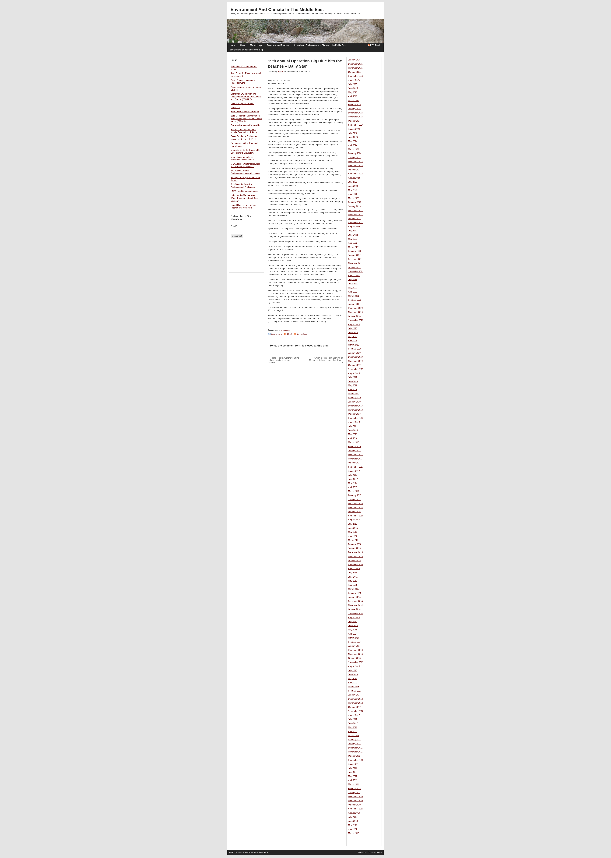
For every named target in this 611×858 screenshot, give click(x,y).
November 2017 (355, 459)
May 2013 (352, 679)
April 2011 (352, 780)
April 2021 (352, 292)
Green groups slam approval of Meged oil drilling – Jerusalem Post (326, 359)
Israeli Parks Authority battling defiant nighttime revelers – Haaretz (283, 360)
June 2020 (353, 333)
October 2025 (354, 72)
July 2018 (352, 426)
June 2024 (353, 137)
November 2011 (355, 752)
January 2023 (354, 206)
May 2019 (352, 385)
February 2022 (354, 251)
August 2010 (354, 813)
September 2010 (355, 809)
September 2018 (355, 418)
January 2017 (354, 499)
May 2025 (352, 92)
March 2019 (353, 394)
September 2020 (355, 320)
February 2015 (354, 593)
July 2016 (352, 524)
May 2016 (352, 532)
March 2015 (353, 589)
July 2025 (352, 84)
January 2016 (354, 548)
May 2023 (352, 190)
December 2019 (355, 357)
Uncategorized (286, 330)
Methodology (256, 45)
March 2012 (353, 735)
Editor (280, 72)
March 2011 (353, 784)
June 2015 (353, 577)
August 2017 (354, 471)
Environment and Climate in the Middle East (277, 9)
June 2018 (353, 430)
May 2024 (352, 141)
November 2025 (355, 68)
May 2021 (352, 288)
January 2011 (354, 792)
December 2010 (355, 797)
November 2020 (355, 312)
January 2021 (354, 304)
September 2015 (355, 565)
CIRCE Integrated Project (242, 103)
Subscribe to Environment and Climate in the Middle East (319, 45)
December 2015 (355, 552)
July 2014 (352, 622)
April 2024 (352, 145)
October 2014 (354, 609)
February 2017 (354, 495)
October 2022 (354, 219)
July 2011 (352, 768)
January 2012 (354, 744)
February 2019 (354, 398)
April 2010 (352, 829)
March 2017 (353, 491)
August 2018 (354, 422)
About (242, 45)
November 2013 (355, 654)
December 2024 (355, 113)
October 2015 (354, 560)
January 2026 (354, 60)
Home (232, 45)
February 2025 (354, 104)
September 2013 (355, 662)
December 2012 (355, 699)
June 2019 (353, 381)
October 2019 (354, 365)
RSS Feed (375, 45)
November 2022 (355, 214)
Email (234, 226)
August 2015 (354, 569)
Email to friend (276, 334)
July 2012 (352, 719)
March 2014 (353, 638)
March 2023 (353, 198)
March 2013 (353, 687)
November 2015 (355, 556)
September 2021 (355, 271)
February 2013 (354, 691)
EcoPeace (235, 107)
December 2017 (355, 455)
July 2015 (352, 573)
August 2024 (354, 129)
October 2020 (354, 316)
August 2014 (354, 617)
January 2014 (354, 646)
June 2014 (353, 626)
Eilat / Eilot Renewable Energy (245, 112)
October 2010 (354, 805)
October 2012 (354, 707)
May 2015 (352, 581)
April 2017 (352, 487)
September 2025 (355, 76)
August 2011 (354, 764)
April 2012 (352, 732)
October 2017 (354, 463)
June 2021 (353, 284)
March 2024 (353, 149)
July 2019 (352, 377)
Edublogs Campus (375, 852)
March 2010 (353, 833)
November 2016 (355, 508)
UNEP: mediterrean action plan (245, 191)
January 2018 (354, 451)
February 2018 (354, 446)
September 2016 (355, 516)
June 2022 (353, 235)
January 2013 (354, 695)
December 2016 (355, 503)
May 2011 (352, 776)
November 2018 (355, 410)
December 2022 (355, 210)
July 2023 (352, 182)
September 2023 (355, 174)
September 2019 (355, 369)
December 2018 (355, 406)
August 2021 (354, 276)
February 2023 (354, 202)
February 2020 (354, 349)
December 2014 (355, 601)
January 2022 (354, 255)
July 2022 (352, 231)
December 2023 (355, 162)
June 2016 (353, 528)
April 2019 (352, 389)
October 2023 (354, 170)
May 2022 (352, 239)
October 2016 (354, 512)
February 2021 (354, 300)
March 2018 (353, 442)
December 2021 (355, 259)
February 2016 (354, 544)
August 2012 (354, 715)
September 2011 (355, 760)
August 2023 (354, 178)
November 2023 (355, 166)
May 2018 (352, 434)
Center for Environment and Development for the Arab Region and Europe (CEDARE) (246, 97)
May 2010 (352, 825)
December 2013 (355, 650)
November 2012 (355, 703)
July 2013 (352, 670)
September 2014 (355, 613)
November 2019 (355, 361)
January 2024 (354, 157)
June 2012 (353, 723)
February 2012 (354, 740)
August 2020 (354, 324)
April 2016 (352, 536)
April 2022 (352, 243)
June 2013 (353, 674)
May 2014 (352, 630)
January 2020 (354, 353)
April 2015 (352, 585)
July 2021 (352, 280)
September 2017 (355, 467)
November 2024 (355, 117)
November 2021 (355, 263)
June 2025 (353, 88)
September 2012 (355, 711)
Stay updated (302, 334)
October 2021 (354, 267)
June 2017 (353, 479)
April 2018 (352, 438)
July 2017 (352, 475)
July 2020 (352, 328)
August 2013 (354, 666)
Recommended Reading (278, 45)
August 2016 (354, 520)
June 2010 (353, 821)
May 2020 (352, 336)
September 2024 (355, 125)
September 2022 (355, 223)
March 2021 (353, 296)
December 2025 (355, 64)
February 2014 (354, 642)
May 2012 (352, 727)
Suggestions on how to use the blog (246, 50)
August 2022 (354, 227)
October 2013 (354, 658)
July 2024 (352, 133)
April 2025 (352, 96)
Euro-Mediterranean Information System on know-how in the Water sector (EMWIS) (246, 119)
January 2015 (354, 597)
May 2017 (352, 483)
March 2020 (353, 345)
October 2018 (354, 414)
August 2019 (354, 373)
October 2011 (354, 756)
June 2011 (353, 772)
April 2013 (352, 683)
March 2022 (353, 247)
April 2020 (352, 341)
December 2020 (355, 308)
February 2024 (354, 153)
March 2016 (353, 540)
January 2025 (354, 109)
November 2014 (355, 605)
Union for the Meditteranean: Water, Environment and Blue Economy (244, 198)
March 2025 (353, 100)
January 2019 (354, 402)
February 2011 (354, 788)
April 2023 (352, 194)
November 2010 (355, 801)
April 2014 (352, 634)
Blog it (289, 334)
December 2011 (355, 748)
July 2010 (352, 817)
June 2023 (353, 186)
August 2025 (354, 80)
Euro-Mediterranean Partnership (245, 125)
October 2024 (354, 121)
